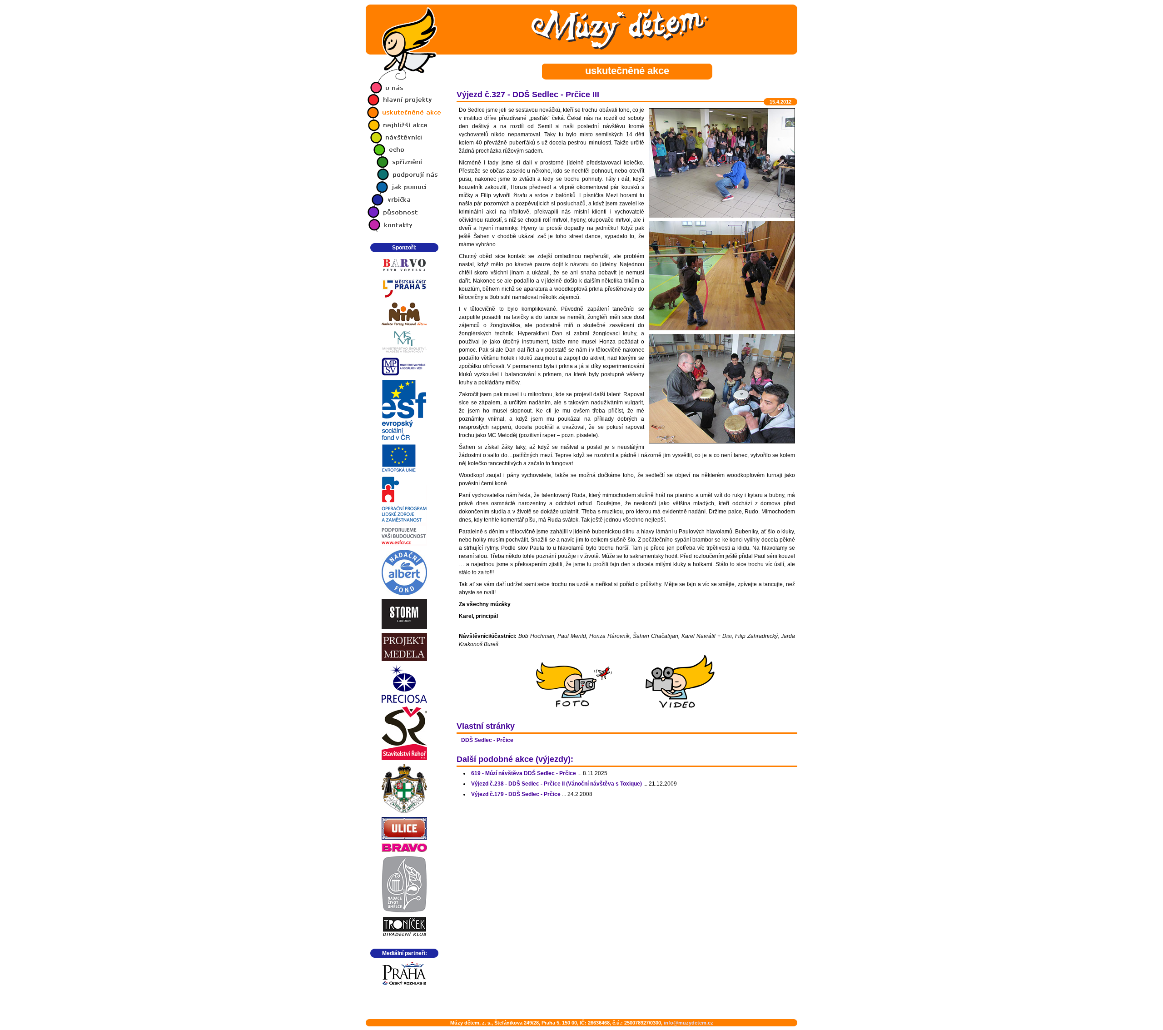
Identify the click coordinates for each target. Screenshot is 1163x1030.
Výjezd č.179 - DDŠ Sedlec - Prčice (516, 794)
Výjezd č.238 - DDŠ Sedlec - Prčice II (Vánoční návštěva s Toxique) (556, 784)
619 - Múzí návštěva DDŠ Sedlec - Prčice (523, 773)
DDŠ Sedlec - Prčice (487, 740)
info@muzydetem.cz (688, 1022)
